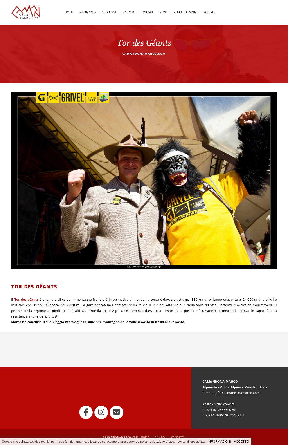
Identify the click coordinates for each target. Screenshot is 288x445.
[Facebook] (86, 412)
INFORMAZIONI (219, 441)
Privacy (160, 437)
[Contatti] (116, 412)
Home (145, 437)
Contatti (178, 437)
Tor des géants (26, 299)
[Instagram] (101, 412)
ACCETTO (241, 441)
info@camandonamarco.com (237, 393)
